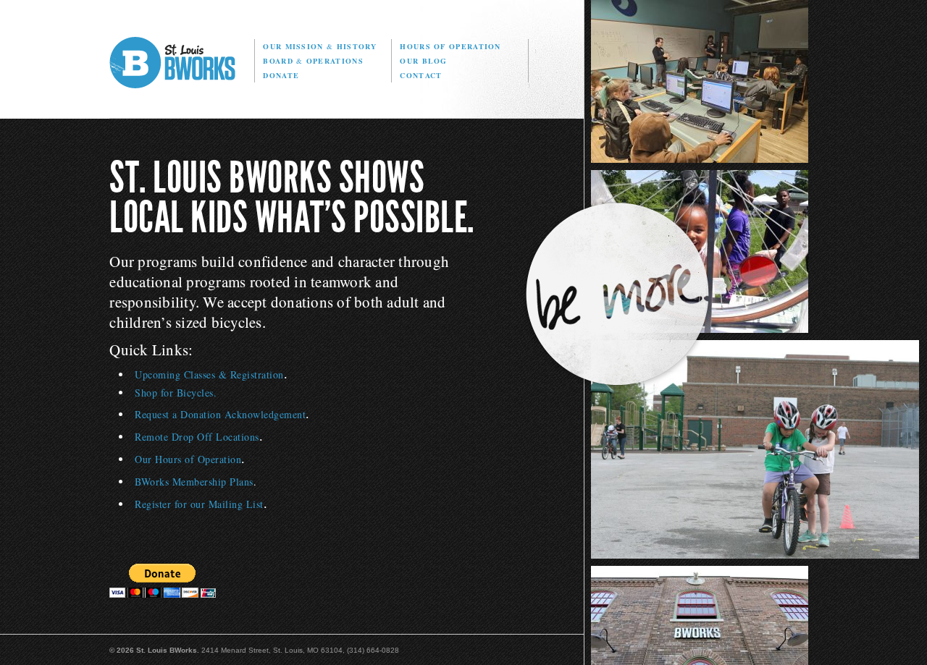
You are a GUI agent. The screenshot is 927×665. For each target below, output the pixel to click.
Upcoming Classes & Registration (209, 374)
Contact (421, 75)
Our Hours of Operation (188, 459)
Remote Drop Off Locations (197, 437)
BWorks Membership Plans (194, 481)
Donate (281, 75)
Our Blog (423, 61)
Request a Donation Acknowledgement (220, 414)
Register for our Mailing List (199, 504)
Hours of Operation (450, 46)
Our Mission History (320, 46)
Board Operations (313, 61)
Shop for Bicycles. (176, 392)
